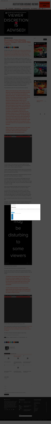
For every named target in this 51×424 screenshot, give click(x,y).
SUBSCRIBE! (13, 212)
